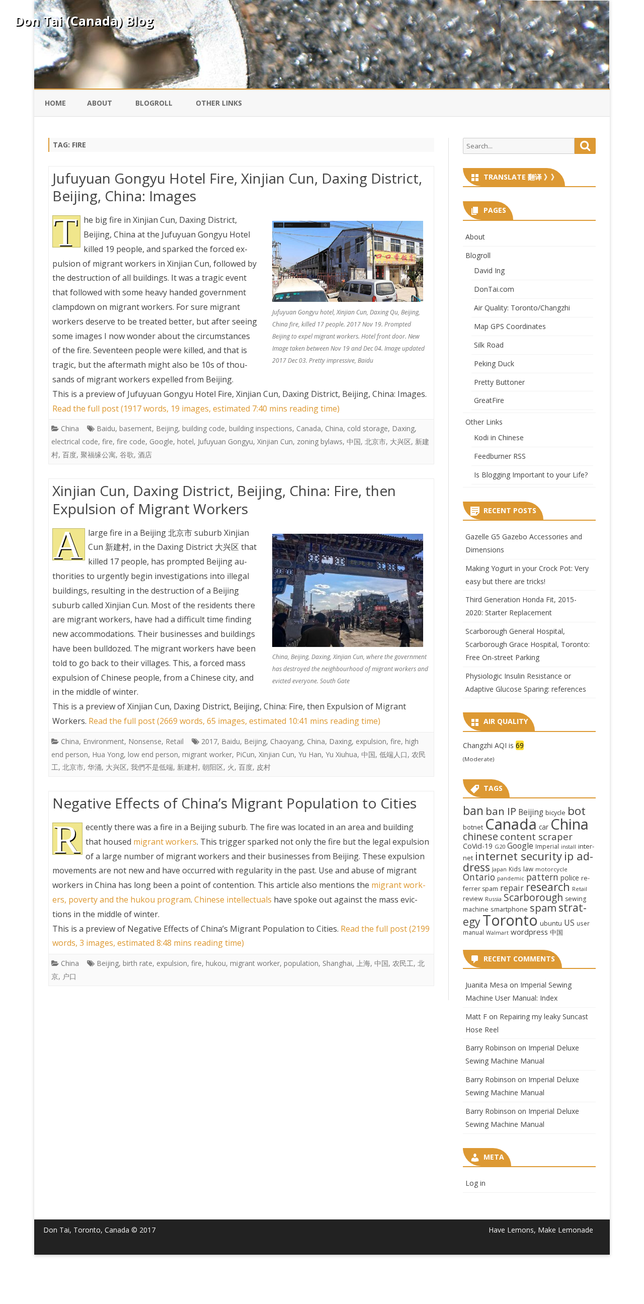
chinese (480, 836)
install (568, 846)
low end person (153, 754)
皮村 (264, 767)
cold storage (367, 428)
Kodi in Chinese (499, 437)
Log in (475, 1183)
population (301, 963)
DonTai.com (494, 289)
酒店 (145, 454)
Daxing (403, 428)
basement (135, 428)
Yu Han (309, 754)
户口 (69, 976)
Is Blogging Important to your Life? (531, 474)
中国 (354, 441)
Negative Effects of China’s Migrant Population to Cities (234, 802)
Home (55, 103)
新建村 (187, 767)
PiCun (245, 754)
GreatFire (489, 400)
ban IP (501, 811)
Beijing (167, 428)
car (543, 827)
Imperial (547, 846)
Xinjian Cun (275, 441)
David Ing (489, 270)
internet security (518, 855)
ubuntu (551, 923)
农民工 (403, 963)
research (548, 886)
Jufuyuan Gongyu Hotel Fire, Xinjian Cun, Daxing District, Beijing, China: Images (237, 187)
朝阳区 (212, 767)
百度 (69, 454)
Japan (499, 869)
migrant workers (165, 841)
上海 (363, 963)
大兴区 (400, 441)
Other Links (219, 103)
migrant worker (207, 754)
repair (512, 887)
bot (577, 811)
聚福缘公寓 (98, 454)
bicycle (555, 812)
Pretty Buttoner (499, 382)
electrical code (74, 441)
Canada (308, 428)
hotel (185, 441)
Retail (175, 741)
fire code (131, 441)
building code (203, 428)
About (99, 103)
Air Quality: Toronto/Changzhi (522, 307)
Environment (103, 741)
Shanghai (337, 963)
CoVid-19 (478, 846)
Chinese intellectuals (233, 899)
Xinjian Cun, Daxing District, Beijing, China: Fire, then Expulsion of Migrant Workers (224, 499)
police (569, 877)
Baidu (106, 428)
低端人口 (393, 754)
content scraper (536, 836)
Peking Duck (494, 363)
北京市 (375, 441)
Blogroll (154, 103)
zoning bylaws (320, 441)
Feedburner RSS (500, 456)
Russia (493, 899)
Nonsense (145, 741)
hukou (216, 963)
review (473, 898)
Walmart (497, 932)
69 (520, 745)
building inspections (260, 428)
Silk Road (489, 345)
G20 (500, 846)
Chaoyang (286, 741)
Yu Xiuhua (341, 754)
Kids (515, 869)
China (70, 428)
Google (161, 441)
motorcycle (551, 869)
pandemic (510, 878)
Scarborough (533, 897)
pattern (542, 877)
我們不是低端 (152, 767)
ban (473, 811)
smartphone (509, 909)
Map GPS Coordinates (510, 326)
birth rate (137, 963)
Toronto (510, 920)
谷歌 (127, 454)
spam (543, 908)
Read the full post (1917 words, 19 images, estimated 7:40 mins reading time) (196, 408)
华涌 (95, 767)
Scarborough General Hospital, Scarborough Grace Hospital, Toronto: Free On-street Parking (527, 644)
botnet (473, 827)
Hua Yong (108, 754)
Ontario (479, 877)
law (528, 868)
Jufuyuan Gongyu (225, 441)
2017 (209, 741)
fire (107, 441)
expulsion (371, 741)
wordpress (529, 932)
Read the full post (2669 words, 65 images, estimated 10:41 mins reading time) (234, 720)
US (569, 922)
